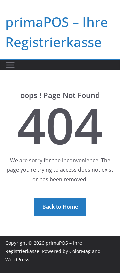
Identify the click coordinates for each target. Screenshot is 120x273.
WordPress (17, 259)
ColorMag (80, 251)
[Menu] (10, 65)
